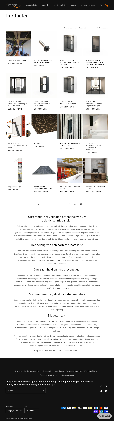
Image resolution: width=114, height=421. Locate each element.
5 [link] (57, 204)
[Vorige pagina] (26, 204)
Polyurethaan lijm (14, 186)
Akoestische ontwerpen (48, 375)
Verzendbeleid (59, 371)
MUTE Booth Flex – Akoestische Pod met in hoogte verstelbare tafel (95, 62)
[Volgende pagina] (87, 204)
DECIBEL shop (15, 418)
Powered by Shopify (26, 418)
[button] (32, 5)
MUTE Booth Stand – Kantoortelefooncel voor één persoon (43, 104)
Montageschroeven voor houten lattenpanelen (43, 61)
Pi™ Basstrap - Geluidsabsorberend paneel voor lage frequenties (93, 146)
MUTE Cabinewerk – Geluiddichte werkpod (68, 103)
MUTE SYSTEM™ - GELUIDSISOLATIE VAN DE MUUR (18, 145)
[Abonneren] (43, 390)
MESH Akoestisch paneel (17, 60)
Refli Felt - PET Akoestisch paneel (95, 187)
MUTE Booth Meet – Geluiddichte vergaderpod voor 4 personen (17, 104)
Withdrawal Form (90, 371)
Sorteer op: (68, 28)
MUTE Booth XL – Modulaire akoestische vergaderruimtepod (94, 104)
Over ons (18, 371)
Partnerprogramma (67, 375)
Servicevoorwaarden (31, 371)
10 (81, 204)
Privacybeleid (47, 371)
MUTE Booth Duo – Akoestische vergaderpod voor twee (69, 62)
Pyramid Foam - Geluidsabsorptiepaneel (43, 187)
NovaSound (38, 143)
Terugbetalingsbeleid (74, 371)
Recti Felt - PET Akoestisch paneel (70, 187)
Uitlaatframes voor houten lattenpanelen (70, 144)
